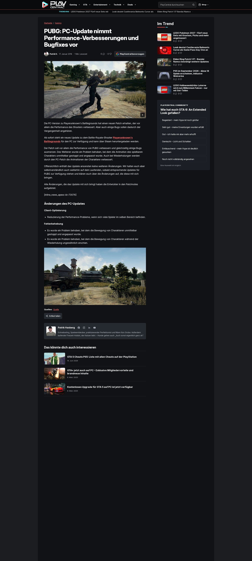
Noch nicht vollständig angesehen (178, 159)
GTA (85, 5)
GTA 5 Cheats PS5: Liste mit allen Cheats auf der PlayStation (102, 356)
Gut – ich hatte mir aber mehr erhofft (179, 134)
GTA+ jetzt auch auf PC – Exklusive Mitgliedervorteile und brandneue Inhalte (100, 372)
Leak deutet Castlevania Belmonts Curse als (132, 11)
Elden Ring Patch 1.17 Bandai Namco (174, 11)
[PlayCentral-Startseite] (54, 4)
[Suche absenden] (193, 5)
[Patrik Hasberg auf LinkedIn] (89, 327)
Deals (130, 5)
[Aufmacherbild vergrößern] (95, 89)
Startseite (48, 23)
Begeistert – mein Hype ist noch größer (180, 120)
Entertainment (100, 5)
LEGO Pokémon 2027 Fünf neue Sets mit (89, 11)
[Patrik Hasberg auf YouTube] (94, 327)
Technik (117, 5)
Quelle (56, 309)
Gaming (73, 5)
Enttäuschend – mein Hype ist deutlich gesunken (180, 150)
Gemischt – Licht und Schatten (176, 141)
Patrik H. (53, 54)
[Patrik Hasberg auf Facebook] (78, 327)
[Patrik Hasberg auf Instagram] (84, 327)
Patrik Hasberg (66, 327)
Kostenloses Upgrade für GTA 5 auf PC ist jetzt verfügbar (100, 387)
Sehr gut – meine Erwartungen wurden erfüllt (183, 127)
